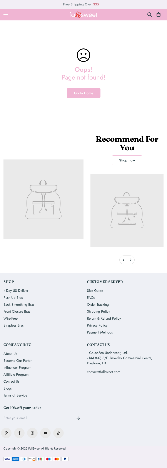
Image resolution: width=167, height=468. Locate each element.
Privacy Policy (97, 325)
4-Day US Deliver (15, 290)
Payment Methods (100, 332)
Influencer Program (17, 367)
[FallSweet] (83, 14)
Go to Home (83, 93)
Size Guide (95, 290)
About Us (10, 353)
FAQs (91, 297)
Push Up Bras (13, 297)
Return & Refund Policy (104, 318)
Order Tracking (98, 304)
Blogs (7, 388)
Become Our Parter (17, 360)
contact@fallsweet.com (103, 371)
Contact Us (11, 381)
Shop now (127, 160)
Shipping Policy (98, 311)
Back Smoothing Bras (18, 304)
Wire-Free (10, 318)
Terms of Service (15, 395)
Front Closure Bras (16, 311)
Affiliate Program (15, 374)
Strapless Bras (13, 325)
